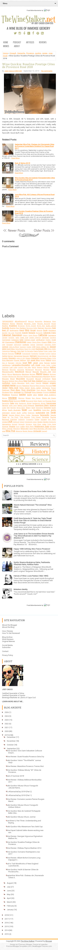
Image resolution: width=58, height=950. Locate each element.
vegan (35, 422)
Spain (24, 410)
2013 (7, 934)
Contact (5, 651)
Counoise (23, 347)
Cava (21, 340)
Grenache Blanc (45, 358)
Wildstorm (16, 429)
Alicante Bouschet (43, 324)
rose (50, 53)
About (17, 46)
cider (3, 345)
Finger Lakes (48, 351)
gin (50, 356)
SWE (47, 413)
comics (5, 347)
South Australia (14, 410)
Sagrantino (5, 403)
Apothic (5, 326)
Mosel (12, 379)
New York (27, 381)
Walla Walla (29, 427)
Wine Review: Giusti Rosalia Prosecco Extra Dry (25, 757)
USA (10, 421)
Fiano (36, 351)
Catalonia (15, 340)
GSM (28, 360)
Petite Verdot (24, 388)
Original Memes (8, 641)
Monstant (20, 376)
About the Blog (8, 627)
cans (17, 338)
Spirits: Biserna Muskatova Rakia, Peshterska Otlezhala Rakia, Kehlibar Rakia (32, 563)
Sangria (5, 405)
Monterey (46, 376)
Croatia (28, 347)
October (10, 745)
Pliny (11, 392)
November (11, 741)
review (44, 53)
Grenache (21, 53)
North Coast (30, 383)
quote (29, 395)
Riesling (5, 401)
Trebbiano (21, 419)
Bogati (33, 330)
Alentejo (19, 324)
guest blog (35, 360)
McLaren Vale (45, 372)
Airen (54, 321)
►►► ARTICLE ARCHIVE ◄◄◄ (29, 464)
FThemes (21, 944)
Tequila (53, 415)
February (13, 351)
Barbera (23, 328)
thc (9, 417)
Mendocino (17, 374)
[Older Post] (44, 232)
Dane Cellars (41, 347)
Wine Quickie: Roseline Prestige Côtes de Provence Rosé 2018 (28, 65)
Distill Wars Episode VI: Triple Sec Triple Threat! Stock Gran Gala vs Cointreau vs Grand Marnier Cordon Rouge (33, 520)
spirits (53, 410)
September (11, 748)
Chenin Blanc (36, 342)
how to (4, 363)
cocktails (25, 345)
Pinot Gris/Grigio (28, 390)
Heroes (42, 360)
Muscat (38, 379)
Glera (54, 356)
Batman (41, 328)
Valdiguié (16, 422)
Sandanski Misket (25, 403)
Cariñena (53, 338)
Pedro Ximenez (40, 386)
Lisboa (53, 365)
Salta (16, 403)
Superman (31, 413)
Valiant (22, 422)
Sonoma (47, 408)
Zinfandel (37, 431)
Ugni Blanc (52, 419)
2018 (7, 915)
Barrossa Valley (31, 328)
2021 (7, 727)
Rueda (40, 401)
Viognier (5, 427)
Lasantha (44, 944)
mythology (46, 379)
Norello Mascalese (18, 383)
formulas (11, 354)
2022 (7, 724)
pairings (19, 386)
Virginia (12, 426)
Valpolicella (29, 422)
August (10, 883)
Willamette (25, 429)
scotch (4, 408)
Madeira (40, 367)
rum (43, 401)
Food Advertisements (34, 10)
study (19, 413)
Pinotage (5, 392)
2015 (7, 926)
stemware (6, 413)
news (45, 381)
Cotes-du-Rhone (14, 347)
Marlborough (29, 370)
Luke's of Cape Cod (28, 697)
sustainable (40, 413)
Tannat (4, 415)
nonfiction (6, 383)
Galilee (4, 356)
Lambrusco (6, 365)
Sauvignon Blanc (42, 405)
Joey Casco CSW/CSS (13, 71)
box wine (11, 333)
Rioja (11, 401)
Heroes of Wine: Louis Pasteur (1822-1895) (31, 576)
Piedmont (5, 390)
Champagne (9, 342)
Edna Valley (52, 349)
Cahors (25, 335)
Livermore (5, 367)
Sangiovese (51, 403)
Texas (4, 417)
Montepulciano (37, 376)
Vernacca (29, 424)
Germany (33, 356)
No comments (46, 71)
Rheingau (21, 398)
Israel (25, 363)
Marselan (46, 370)
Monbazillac (12, 376)
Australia (5, 328)
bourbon (4, 333)
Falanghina (6, 351)
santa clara (13, 405)
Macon (34, 367)
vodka (22, 427)
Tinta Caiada (36, 417)
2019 (7, 735)
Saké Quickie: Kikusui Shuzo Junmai (20, 817)
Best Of (5, 330)
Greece (28, 358)
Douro (26, 349)
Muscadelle (30, 379)
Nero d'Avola (19, 381)
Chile (49, 342)
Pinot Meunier (41, 390)
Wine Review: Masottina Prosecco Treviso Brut (25, 766)
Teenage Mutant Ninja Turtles (19, 415)
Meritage (32, 374)
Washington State (41, 426)
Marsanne (38, 370)
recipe (40, 395)
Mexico (46, 374)
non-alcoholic (51, 381)
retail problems (50, 395)
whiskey (53, 427)
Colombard (39, 345)
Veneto (40, 422)
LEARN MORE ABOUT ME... (13, 701)
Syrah (5, 56)
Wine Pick (10, 431)
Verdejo (46, 422)
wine (31, 429)
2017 (7, 919)
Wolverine (19, 431)
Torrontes (45, 417)
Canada (4, 338)
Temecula (35, 415)
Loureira (21, 367)
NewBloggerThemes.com (42, 946)
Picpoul (53, 388)
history (48, 360)
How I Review (7, 631)
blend (21, 330)
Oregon (45, 383)
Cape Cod (24, 338)
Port (22, 392)
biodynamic (14, 330)
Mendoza (25, 374)
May (8, 894)
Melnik (4, 374)
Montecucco (27, 376)
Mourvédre (20, 379)
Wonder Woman (28, 431)
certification (40, 340)
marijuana (20, 370)
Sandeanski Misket (38, 403)
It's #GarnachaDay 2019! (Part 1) (19, 795)
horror (54, 360)
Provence (30, 53)
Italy (30, 362)
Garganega (18, 356)
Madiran (46, 367)
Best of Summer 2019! (15, 776)
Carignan (45, 338)
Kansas (47, 363)
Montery (53, 376)
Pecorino (32, 386)
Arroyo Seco (41, 326)
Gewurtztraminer (43, 356)
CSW (33, 347)
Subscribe (6, 647)
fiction (40, 351)
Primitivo (46, 392)
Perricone (49, 386)
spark (30, 410)
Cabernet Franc (49, 333)
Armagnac (21, 326)
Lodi (11, 367)
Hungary (11, 363)
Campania (52, 335)
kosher (53, 363)
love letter (27, 367)
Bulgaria (32, 333)
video (44, 424)
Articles (30, 42)
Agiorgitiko (38, 321)
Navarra (5, 381)
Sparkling (37, 410)
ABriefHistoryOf (21, 321)
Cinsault (13, 53)
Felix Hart (20, 351)
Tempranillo (44, 415)
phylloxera (46, 388)
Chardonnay (20, 342)
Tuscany (44, 419)
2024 (7, 716)
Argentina (13, 326)
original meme (9, 385)
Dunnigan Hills (41, 349)
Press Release (37, 392)
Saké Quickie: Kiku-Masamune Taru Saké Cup (24, 826)
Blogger (48, 941)
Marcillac (13, 370)
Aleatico (12, 324)
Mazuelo (36, 372)
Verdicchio (52, 422)
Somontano (39, 408)
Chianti (44, 342)
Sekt (8, 408)
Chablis (48, 340)
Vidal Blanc (37, 424)
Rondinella (17, 401)
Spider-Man (46, 410)
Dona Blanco (19, 349)
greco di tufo (20, 358)
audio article (51, 326)
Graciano (12, 358)
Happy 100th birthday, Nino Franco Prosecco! (32, 549)
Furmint (47, 354)
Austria (12, 328)
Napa (54, 379)
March (9, 902)
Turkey (36, 419)
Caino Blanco (33, 335)
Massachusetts (8, 372)
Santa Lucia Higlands (25, 405)
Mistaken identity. (21, 589)
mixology (5, 376)
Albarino (5, 324)
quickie (38, 53)
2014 (7, 930)
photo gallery (36, 388)
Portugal (27, 392)
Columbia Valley (50, 345)
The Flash (14, 417)
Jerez (41, 363)
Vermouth (21, 424)
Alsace (53, 324)
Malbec (53, 367)
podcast (17, 392)
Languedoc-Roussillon (21, 365)
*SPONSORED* (7, 321)
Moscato (5, 379)
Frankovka (34, 354)
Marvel (53, 370)
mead (54, 372)
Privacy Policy (7, 655)
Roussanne (29, 401)
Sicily (33, 408)
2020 (7, 731)
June (9, 891)
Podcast (17, 42)
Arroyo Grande (31, 326)
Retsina (4, 398)
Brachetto (18, 333)
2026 (7, 712)
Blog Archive (7, 637)
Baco (17, 328)
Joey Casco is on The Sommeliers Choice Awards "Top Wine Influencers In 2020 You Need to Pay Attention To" (34, 536)
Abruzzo (31, 321)
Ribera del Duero (49, 398)
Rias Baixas (36, 398)
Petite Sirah (13, 388)
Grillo (54, 358)
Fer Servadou (29, 351)
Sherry (28, 408)
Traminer (13, 419)
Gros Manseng (7, 360)
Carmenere (6, 340)
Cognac (32, 345)
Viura (17, 427)
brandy (25, 333)
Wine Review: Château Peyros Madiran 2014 (23, 848)
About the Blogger (9, 625)
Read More (15, 158)
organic (53, 383)
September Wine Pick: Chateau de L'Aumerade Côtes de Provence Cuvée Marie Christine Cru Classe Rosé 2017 (34, 146)
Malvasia (5, 370)
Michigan (53, 374)
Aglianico (47, 321)
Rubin (35, 401)
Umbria (5, 422)
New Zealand (37, 381)
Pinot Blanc (15, 390)
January (10, 910)
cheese (29, 342)
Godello (5, 358)
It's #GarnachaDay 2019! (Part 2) (19, 791)
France (18, 353)
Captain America (35, 338)
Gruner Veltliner (20, 360)
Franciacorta (26, 354)
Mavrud (28, 372)
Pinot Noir (51, 390)
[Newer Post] (14, 232)
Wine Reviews (7, 639)
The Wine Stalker (27, 941)
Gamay (10, 356)
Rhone (28, 398)
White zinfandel (7, 429)
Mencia (9, 374)
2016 (7, 923)
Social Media (7, 645)
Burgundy (39, 333)
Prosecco (6, 395)
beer (54, 328)
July (8, 887)
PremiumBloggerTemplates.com (18, 946)
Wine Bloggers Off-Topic (42, 429)
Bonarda (39, 330)
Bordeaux (52, 330)
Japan (35, 363)
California (42, 335)
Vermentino (6, 424)
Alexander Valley (30, 324)
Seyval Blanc (21, 408)
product (52, 392)
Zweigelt (44, 431)
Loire (15, 367)
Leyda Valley (45, 365)
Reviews (42, 42)
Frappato (42, 354)
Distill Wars (10, 349)
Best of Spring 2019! (22, 163)
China (54, 342)
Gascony (26, 356)
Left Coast (35, 365)
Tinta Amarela (25, 417)
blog (27, 330)
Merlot (39, 374)
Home (5, 42)
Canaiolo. (11, 338)
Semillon (13, 408)
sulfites (24, 413)
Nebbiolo (11, 381)
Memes (6, 46)
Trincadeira (30, 419)
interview (18, 363)
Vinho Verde (51, 424)
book (45, 330)
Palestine (25, 386)
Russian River (50, 401)
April (9, 898)
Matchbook (19, 372)
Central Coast (29, 340)
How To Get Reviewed (11, 633)
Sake (12, 403)
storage (13, 413)
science (53, 405)
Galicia (53, 354)
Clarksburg (17, 345)
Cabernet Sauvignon (12, 335)
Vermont (14, 424)
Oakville (38, 383)
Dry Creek (32, 349)
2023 (7, 720)
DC (48, 347)
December (11, 737)
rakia (35, 395)
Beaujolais (48, 328)
